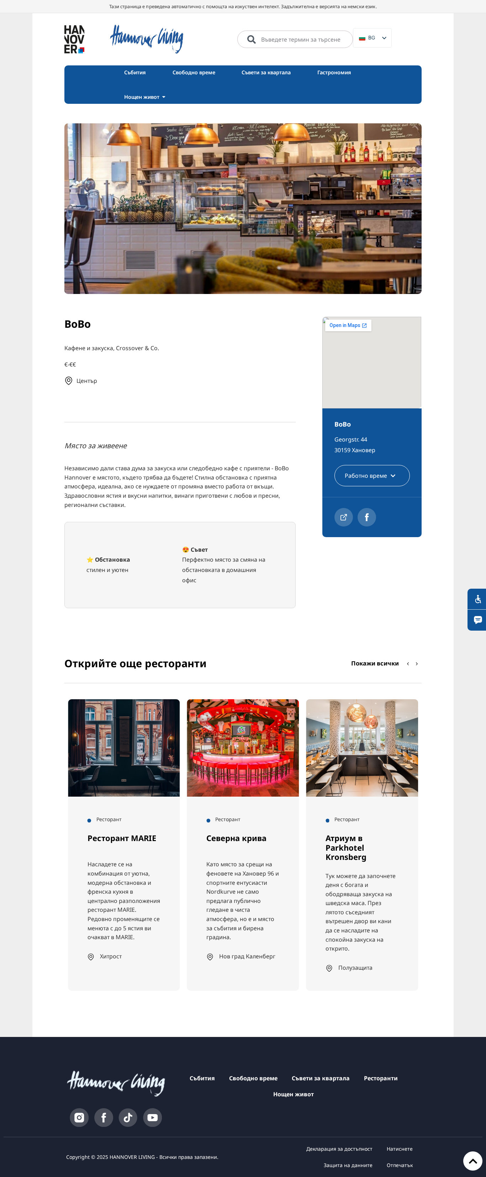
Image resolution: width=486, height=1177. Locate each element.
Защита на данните (348, 1165)
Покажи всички (375, 663)
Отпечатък (400, 1165)
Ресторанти (381, 1078)
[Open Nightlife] (163, 97)
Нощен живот (293, 1094)
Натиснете (400, 1148)
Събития (202, 1078)
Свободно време (253, 1078)
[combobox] (295, 39)
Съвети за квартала (321, 1078)
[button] (417, 663)
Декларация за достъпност (339, 1148)
